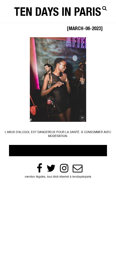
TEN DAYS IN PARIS (57, 13)
